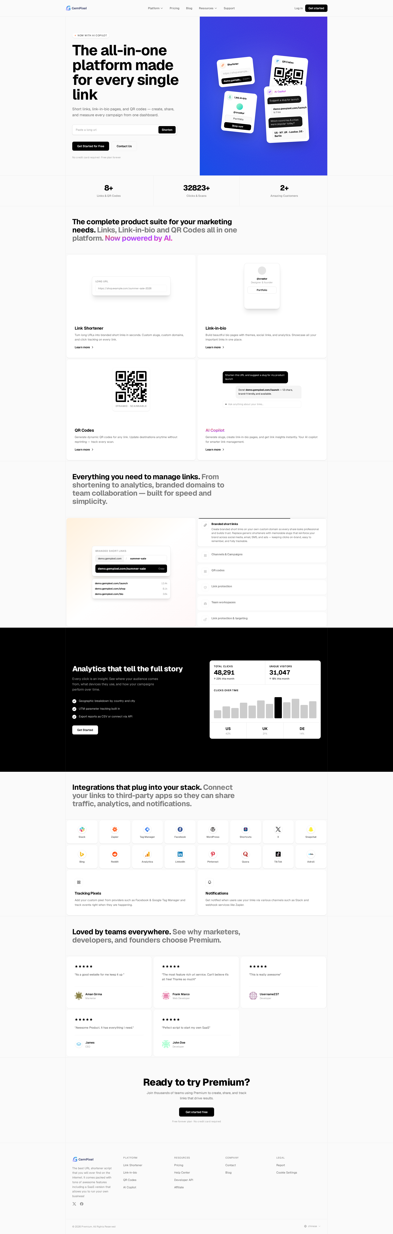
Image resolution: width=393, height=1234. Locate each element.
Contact (230, 1161)
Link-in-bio (130, 1169)
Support (229, 8)
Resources (206, 8)
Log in (299, 8)
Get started (316, 8)
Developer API (183, 1176)
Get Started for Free (90, 146)
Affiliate (179, 1183)
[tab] (261, 525)
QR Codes (129, 1176)
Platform (153, 8)
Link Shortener (132, 1161)
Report (280, 1161)
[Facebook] (82, 1200)
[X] (74, 1200)
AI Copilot (129, 1183)
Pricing (175, 8)
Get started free (197, 1108)
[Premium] (77, 8)
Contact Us (124, 146)
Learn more (82, 347)
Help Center (182, 1169)
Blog (189, 8)
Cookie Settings (286, 1169)
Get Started (85, 726)
